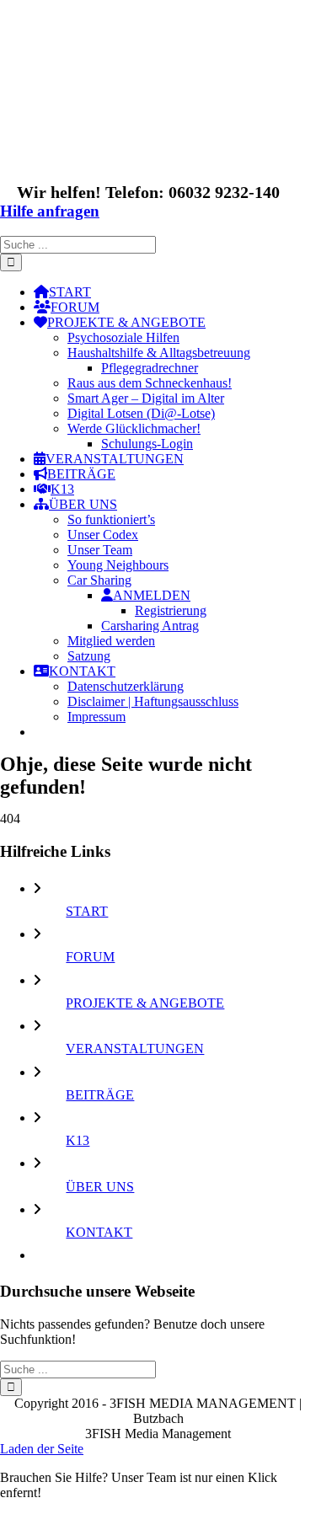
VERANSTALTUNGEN (135, 1048)
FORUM (90, 957)
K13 (77, 1140)
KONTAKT (99, 1232)
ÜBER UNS (100, 1187)
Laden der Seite (41, 1449)
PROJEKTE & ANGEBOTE (145, 1003)
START (87, 911)
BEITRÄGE (100, 1095)
